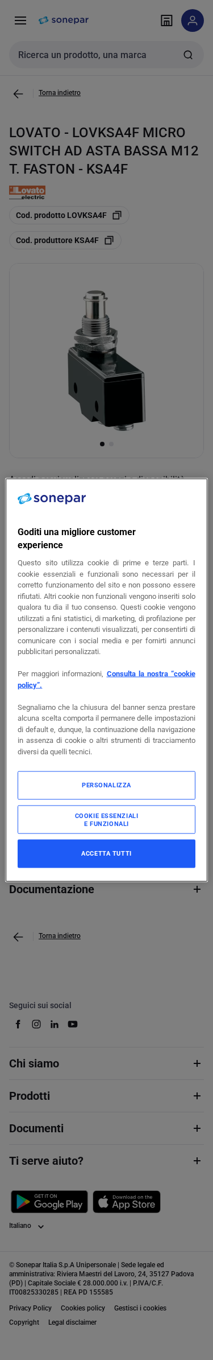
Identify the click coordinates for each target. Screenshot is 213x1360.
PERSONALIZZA (106, 785)
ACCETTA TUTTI (106, 853)
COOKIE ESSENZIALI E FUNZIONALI (107, 820)
